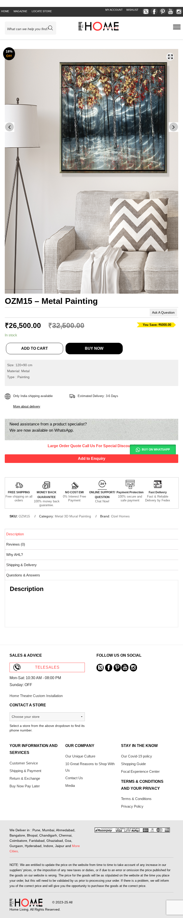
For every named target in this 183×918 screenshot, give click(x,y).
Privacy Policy (132, 806)
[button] (170, 57)
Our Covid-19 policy (136, 756)
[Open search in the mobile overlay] (32, 28)
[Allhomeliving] (98, 29)
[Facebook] (154, 11)
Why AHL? (14, 555)
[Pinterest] (162, 11)
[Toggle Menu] (177, 27)
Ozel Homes (120, 516)
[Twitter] (145, 11)
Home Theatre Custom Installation (36, 696)
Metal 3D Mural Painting (73, 516)
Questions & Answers (23, 575)
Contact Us (74, 778)
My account (114, 9)
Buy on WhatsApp (156, 449)
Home (5, 11)
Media (70, 786)
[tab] (92, 534)
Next (173, 127)
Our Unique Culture (80, 756)
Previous (9, 127)
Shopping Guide (133, 764)
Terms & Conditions (136, 799)
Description (15, 534)
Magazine (20, 11)
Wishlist (132, 9)
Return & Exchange (25, 778)
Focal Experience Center (140, 771)
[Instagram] (179, 11)
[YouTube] (170, 11)
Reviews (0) (15, 544)
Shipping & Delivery (21, 565)
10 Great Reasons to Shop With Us (90, 767)
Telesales (47, 667)
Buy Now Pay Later (25, 786)
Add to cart (34, 348)
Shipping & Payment (25, 771)
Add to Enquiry (91, 458)
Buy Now (94, 348)
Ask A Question (163, 312)
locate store (42, 11)
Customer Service (24, 763)
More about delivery (26, 406)
